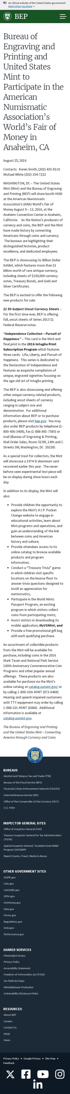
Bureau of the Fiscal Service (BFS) (23, 782)
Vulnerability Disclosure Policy (21, 993)
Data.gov (9, 909)
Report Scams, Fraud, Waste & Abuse (25, 856)
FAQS (7, 1034)
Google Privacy (32, 1058)
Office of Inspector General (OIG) (23, 829)
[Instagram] (58, 1077)
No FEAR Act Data (14, 981)
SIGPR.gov (10, 877)
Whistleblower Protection (18, 987)
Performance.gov (14, 934)
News (7, 1040)
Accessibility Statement (17, 968)
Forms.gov (10, 915)
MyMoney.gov (12, 902)
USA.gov (9, 883)
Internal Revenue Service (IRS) (21, 795)
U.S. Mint (9, 808)
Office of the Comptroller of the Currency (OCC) (31, 801)
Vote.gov (9, 928)
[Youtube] (41, 1077)
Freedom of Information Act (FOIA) (24, 974)
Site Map (50, 1058)
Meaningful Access (14, 955)
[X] (10, 1077)
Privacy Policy (11, 962)
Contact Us (10, 1027)
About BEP (10, 1015)
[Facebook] (25, 1077)
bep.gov (40, 421)
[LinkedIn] (36, 1087)
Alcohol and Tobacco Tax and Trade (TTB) (27, 776)
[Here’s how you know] (35, 5)
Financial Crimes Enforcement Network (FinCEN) (32, 789)
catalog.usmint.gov (17, 718)
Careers (8, 1021)
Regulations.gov (13, 921)
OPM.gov (9, 896)
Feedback (8, 1063)
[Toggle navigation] (63, 16)
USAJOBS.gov (12, 890)
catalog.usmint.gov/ (43, 686)
